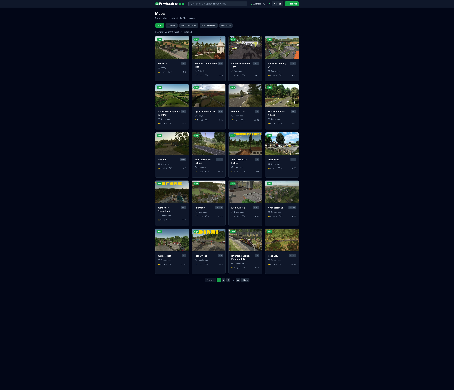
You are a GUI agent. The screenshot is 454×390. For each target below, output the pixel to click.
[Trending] (268, 4)
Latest (159, 25)
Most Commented (208, 25)
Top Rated (171, 25)
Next (245, 280)
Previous (210, 280)
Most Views (226, 25)
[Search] (264, 4)
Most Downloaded (188, 25)
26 (238, 280)
